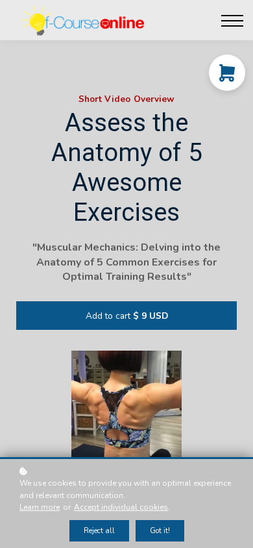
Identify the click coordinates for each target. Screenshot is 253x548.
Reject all (99, 531)
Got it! (160, 531)
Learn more (39, 507)
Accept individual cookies (121, 507)
